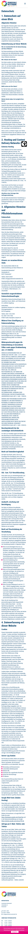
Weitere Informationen (20, 930)
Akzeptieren (14, 932)
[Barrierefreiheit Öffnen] (24, 144)
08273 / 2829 (6, 911)
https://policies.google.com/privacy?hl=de (12, 821)
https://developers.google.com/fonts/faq (12, 817)
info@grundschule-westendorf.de (10, 914)
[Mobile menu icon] (25, 3)
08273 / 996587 (6, 912)
